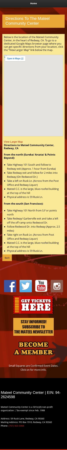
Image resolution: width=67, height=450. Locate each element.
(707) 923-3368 (16, 426)
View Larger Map (13, 141)
